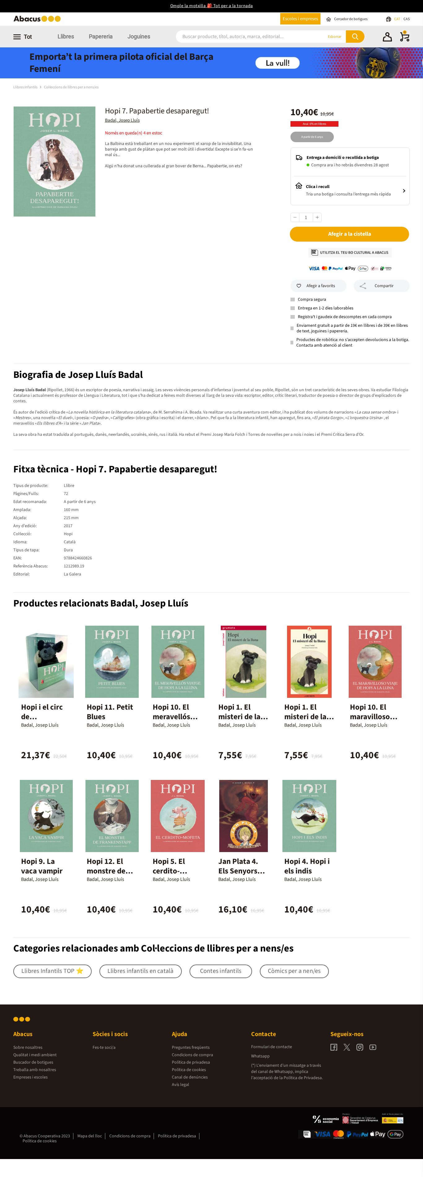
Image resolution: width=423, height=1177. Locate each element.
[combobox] (242, 37)
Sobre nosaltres (27, 1047)
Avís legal (180, 1085)
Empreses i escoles (30, 1077)
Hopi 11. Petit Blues (110, 712)
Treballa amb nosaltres (34, 1070)
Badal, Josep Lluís (122, 120)
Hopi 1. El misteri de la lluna (239, 717)
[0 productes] (405, 40)
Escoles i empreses (300, 18)
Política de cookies (189, 1070)
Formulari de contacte (271, 1047)
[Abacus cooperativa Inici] (38, 21)
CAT (397, 19)
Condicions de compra (192, 1055)
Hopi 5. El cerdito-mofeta (169, 871)
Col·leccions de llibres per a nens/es (71, 87)
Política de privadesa (191, 1062)
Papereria (101, 36)
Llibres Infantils (25, 87)
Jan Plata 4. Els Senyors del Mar (238, 871)
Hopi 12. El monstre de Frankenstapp (110, 871)
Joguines (139, 36)
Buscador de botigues (33, 1062)
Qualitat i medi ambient (35, 1055)
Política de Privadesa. (303, 1078)
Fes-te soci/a (104, 1047)
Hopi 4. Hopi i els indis (307, 866)
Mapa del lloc (89, 1136)
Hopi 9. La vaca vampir (42, 866)
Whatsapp (260, 1056)
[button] (387, 38)
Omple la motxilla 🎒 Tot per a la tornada (211, 6)
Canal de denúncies (190, 1077)
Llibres (66, 36)
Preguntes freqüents (191, 1047)
